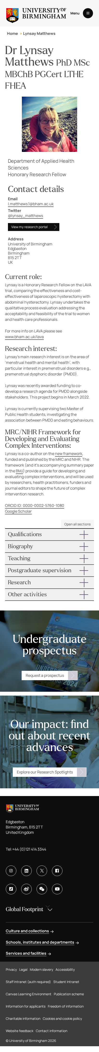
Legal (23, 969)
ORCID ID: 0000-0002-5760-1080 (34, 505)
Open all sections (77, 524)
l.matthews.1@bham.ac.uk (31, 203)
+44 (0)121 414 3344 (29, 849)
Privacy (11, 969)
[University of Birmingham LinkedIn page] (26, 870)
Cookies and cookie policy (62, 1018)
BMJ (19, 470)
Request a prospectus (45, 675)
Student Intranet (66, 981)
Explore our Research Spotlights (45, 772)
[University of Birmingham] (36, 13)
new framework (68, 453)
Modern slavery (41, 969)
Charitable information (23, 1018)
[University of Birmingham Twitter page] (42, 870)
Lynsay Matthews (39, 33)
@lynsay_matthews (25, 215)
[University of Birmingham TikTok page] (11, 889)
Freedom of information (66, 1006)
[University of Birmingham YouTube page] (57, 889)
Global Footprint (24, 909)
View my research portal (29, 227)
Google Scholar (18, 511)
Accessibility (65, 969)
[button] (49, 534)
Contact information (51, 1030)
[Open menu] (88, 13)
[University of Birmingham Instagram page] (11, 870)
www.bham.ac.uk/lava (24, 336)
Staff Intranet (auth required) (28, 981)
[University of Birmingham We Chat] (42, 889)
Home (12, 33)
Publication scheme (69, 994)
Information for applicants (25, 1006)
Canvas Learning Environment (28, 994)
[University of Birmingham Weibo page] (26, 889)
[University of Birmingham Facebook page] (57, 870)
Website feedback (19, 1030)
